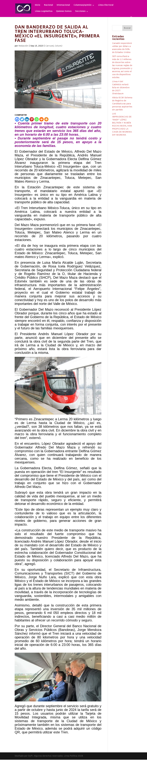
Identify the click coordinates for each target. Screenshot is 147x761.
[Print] (41, 119)
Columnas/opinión (82, 5)
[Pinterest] (32, 119)
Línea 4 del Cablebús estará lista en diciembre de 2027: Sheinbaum (120, 87)
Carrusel (49, 46)
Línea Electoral (105, 5)
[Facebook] (17, 119)
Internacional (63, 5)
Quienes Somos (63, 11)
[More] (46, 119)
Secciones (80, 11)
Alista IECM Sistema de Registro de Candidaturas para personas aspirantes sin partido (122, 103)
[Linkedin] (27, 119)
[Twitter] (22, 119)
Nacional (48, 5)
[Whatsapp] (36, 119)
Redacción (23, 46)
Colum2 (58, 46)
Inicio (37, 5)
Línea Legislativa (43, 11)
